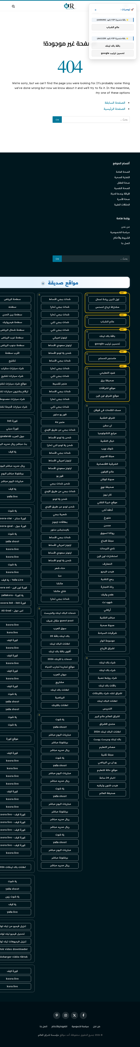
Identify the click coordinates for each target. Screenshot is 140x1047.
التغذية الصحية (122, 177)
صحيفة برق (107, 380)
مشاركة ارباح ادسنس (107, 307)
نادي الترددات (107, 548)
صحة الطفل (123, 182)
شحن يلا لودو (60, 498)
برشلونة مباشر (60, 742)
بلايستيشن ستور (60, 529)
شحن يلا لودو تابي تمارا (60, 445)
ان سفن (107, 425)
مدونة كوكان (107, 479)
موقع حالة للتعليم (107, 770)
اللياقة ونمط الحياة (120, 193)
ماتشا (60, 583)
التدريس (107, 708)
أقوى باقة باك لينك (60, 651)
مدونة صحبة (107, 625)
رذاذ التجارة (107, 586)
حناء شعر (60, 568)
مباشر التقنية (107, 617)
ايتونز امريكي (60, 337)
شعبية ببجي (60, 514)
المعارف (107, 563)
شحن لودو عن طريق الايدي (59, 506)
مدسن (107, 525)
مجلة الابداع (107, 540)
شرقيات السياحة (107, 632)
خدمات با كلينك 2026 (60, 659)
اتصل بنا (125, 243)
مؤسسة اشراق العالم (48, 1035)
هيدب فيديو (107, 571)
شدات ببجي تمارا (59, 306)
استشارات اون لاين (107, 556)
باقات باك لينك (107, 685)
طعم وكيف (107, 594)
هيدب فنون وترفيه (107, 785)
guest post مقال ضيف (59, 620)
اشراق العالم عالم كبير (107, 716)
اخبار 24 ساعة (107, 777)
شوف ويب (107, 448)
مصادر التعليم (107, 747)
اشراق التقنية (107, 417)
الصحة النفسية (122, 188)
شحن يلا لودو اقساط (59, 352)
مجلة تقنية (107, 754)
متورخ (107, 517)
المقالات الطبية (122, 204)
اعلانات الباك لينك (107, 700)
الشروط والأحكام (121, 237)
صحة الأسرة (123, 199)
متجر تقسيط (60, 383)
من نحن (125, 226)
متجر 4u (60, 422)
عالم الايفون (107, 471)
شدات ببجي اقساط (60, 299)
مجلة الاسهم (107, 456)
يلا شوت (59, 719)
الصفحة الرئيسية (114, 108)
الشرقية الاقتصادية (107, 463)
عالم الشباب (107, 321)
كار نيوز (107, 494)
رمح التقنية (107, 579)
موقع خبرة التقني (107, 502)
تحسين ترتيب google (107, 343)
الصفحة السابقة (115, 102)
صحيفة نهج (107, 486)
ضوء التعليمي (107, 372)
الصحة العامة (123, 171)
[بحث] (14, 6)
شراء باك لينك (107, 662)
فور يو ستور (60, 414)
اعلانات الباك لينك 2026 (107, 731)
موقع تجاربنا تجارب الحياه (60, 666)
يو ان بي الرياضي (107, 762)
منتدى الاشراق (107, 723)
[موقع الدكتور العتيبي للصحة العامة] (70, 6)
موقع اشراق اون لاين (107, 395)
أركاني (107, 609)
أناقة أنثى (107, 510)
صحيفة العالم (107, 793)
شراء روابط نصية (107, 677)
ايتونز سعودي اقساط (60, 345)
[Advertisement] (70, 24)
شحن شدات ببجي (60, 483)
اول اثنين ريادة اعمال (107, 299)
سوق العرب (59, 628)
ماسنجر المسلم (107, 358)
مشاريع (59, 682)
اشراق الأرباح (107, 648)
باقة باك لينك (107, 336)
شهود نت (107, 602)
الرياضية (60, 697)
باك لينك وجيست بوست (107, 739)
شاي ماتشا (60, 591)
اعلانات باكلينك (60, 705)
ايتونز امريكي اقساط (59, 460)
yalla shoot (60, 727)
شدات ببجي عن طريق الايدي (59, 429)
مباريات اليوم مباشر (60, 734)
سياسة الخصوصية (120, 232)
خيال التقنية (107, 440)
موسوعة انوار (107, 640)
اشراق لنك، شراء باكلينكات (107, 693)
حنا (60, 575)
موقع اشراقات (107, 388)
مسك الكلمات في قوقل (107, 410)
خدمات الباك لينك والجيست (60, 613)
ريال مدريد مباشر (59, 750)
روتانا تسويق (107, 533)
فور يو (59, 475)
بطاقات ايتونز (59, 522)
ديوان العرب (59, 674)
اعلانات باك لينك (60, 689)
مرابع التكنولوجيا (107, 433)
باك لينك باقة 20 (59, 636)
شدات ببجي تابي (60, 322)
